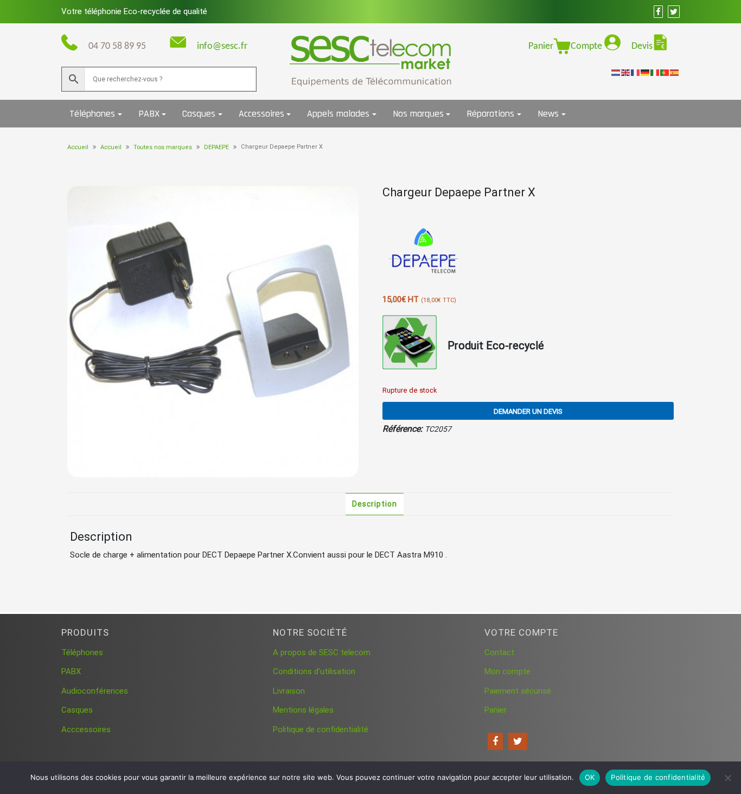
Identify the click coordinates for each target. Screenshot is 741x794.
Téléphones (92, 113)
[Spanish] (675, 72)
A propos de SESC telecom (321, 652)
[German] (645, 72)
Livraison (289, 691)
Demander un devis (528, 411)
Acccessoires (86, 729)
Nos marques (418, 113)
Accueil (77, 147)
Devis (642, 46)
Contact (499, 652)
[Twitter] (517, 741)
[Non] (727, 777)
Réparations (490, 113)
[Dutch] (616, 72)
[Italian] (655, 72)
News (548, 113)
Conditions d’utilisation (314, 671)
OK (590, 777)
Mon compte (507, 671)
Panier (540, 46)
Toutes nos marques (162, 147)
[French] (636, 72)
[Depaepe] (423, 251)
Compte (587, 46)
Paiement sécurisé (517, 691)
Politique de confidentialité (320, 729)
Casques (198, 113)
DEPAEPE (216, 147)
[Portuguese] (665, 72)
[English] (626, 72)
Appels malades (338, 113)
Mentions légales (303, 710)
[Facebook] (495, 741)
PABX (148, 113)
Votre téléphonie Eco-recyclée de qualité (134, 11)
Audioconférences (94, 691)
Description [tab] (374, 504)
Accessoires (261, 113)
